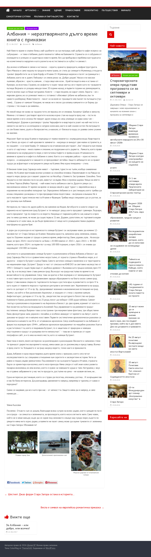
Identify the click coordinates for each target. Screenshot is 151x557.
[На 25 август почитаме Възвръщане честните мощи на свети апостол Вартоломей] (117, 336)
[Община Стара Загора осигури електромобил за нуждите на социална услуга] (117, 152)
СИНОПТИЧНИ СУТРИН (18, 16)
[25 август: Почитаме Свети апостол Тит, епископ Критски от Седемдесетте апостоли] (117, 361)
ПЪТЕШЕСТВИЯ (110, 10)
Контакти (73, 16)
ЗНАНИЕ (46, 10)
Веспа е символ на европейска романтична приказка (72, 507)
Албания (38, 44)
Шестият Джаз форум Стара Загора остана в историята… (39, 494)
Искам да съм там (15, 28)
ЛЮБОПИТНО (91, 10)
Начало (17, 10)
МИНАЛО (126, 10)
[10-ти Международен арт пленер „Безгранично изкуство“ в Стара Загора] (117, 386)
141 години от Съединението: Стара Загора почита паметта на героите (136, 290)
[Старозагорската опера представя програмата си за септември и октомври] (127, 52)
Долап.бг (27, 44)
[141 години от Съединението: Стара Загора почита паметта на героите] (117, 283)
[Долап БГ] (8, 10)
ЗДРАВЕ (58, 10)
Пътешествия (31, 28)
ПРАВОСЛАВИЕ (73, 10)
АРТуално (30, 10)
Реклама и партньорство (48, 16)
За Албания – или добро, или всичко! (18, 526)
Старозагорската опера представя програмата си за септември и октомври (124, 88)
